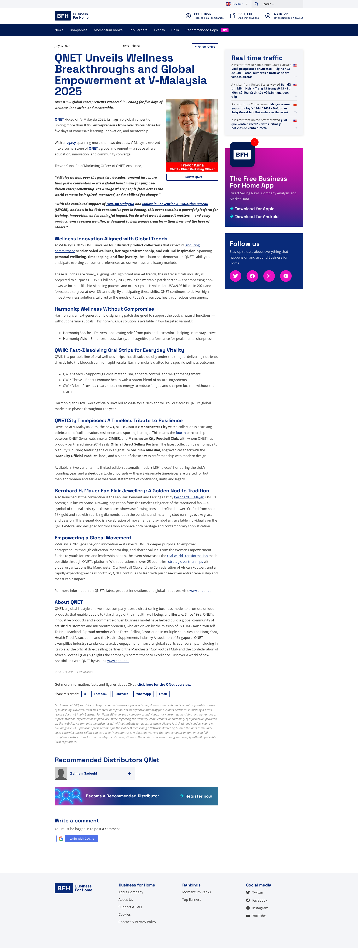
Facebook (101, 694)
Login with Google (81, 838)
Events (159, 30)
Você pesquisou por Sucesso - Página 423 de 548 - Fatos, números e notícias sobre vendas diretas (260, 92)
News (59, 30)
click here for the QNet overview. (164, 684)
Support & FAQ (130, 907)
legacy (70, 142)
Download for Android (257, 216)
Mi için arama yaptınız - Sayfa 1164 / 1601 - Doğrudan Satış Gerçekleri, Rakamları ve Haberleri (260, 128)
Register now (198, 796)
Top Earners (138, 30)
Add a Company (131, 892)
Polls (175, 30)
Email (163, 694)
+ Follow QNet (205, 46)
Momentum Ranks (108, 30)
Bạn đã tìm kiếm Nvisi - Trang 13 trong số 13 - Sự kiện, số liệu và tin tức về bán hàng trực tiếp (261, 110)
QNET (59, 119)
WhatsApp (143, 694)
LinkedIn (122, 694)
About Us (126, 899)
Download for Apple (255, 209)
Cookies (125, 914)
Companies (78, 30)
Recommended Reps (201, 30)
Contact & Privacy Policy (137, 922)
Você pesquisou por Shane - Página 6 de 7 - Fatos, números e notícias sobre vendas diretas (259, 71)
